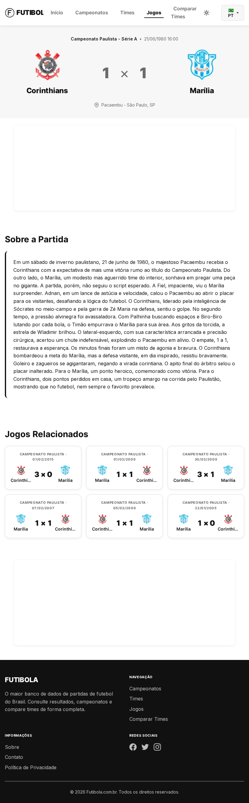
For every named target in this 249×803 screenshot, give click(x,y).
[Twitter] (145, 748)
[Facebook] (133, 748)
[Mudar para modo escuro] (206, 13)
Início (57, 12)
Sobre (12, 747)
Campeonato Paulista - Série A (104, 38)
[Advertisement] (124, 168)
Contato (14, 757)
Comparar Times (183, 12)
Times (127, 12)
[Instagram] (157, 748)
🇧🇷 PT (231, 13)
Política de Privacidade (30, 767)
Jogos (154, 12)
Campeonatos (91, 12)
